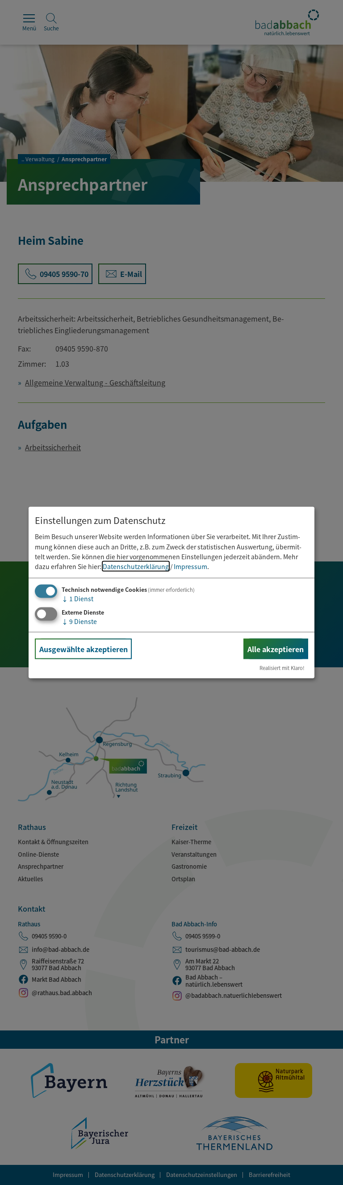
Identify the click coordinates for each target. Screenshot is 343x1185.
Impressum (190, 566)
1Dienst (77, 598)
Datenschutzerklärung (136, 566)
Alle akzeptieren (275, 648)
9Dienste (79, 620)
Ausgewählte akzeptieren (83, 648)
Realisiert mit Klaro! (282, 667)
